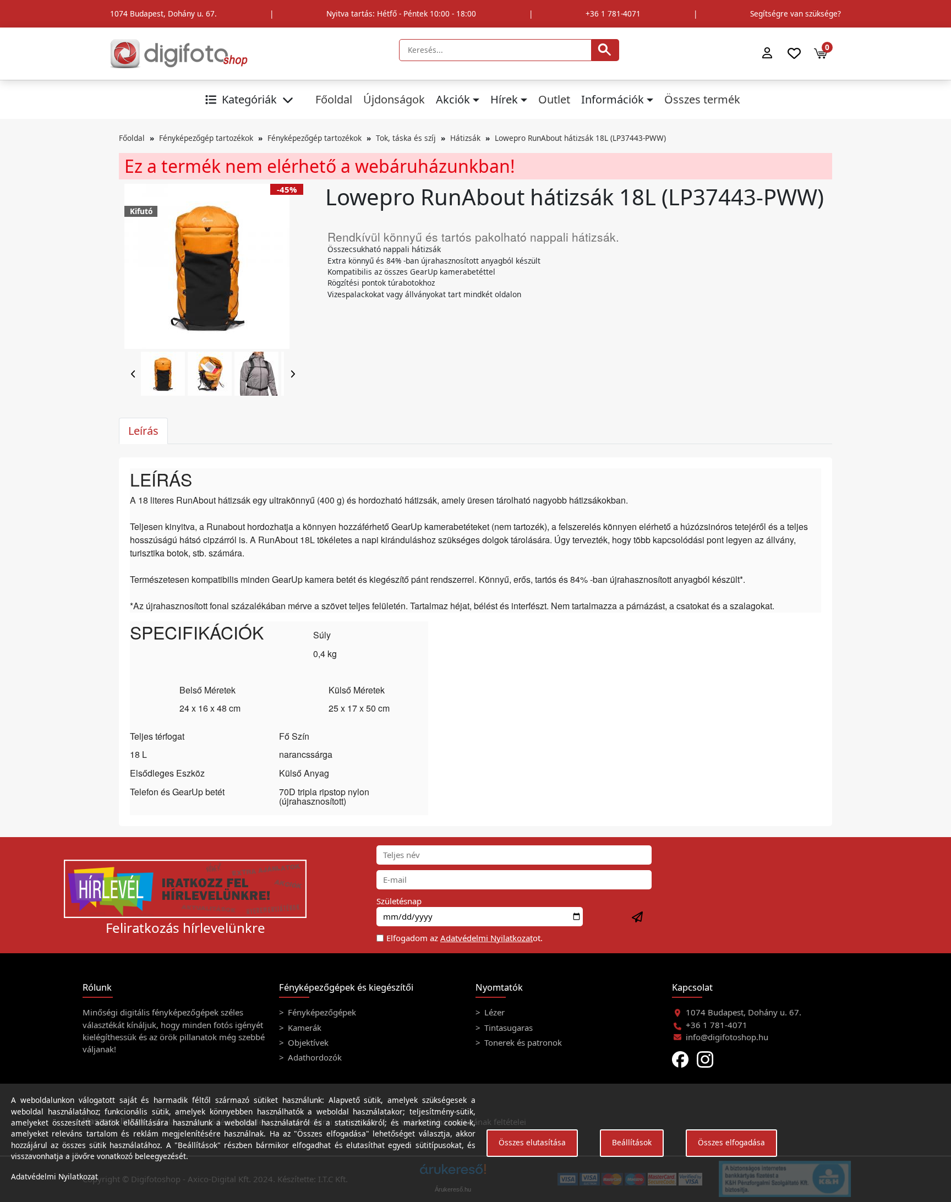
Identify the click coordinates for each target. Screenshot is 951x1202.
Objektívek (307, 1042)
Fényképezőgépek (321, 1012)
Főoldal (333, 99)
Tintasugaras (507, 1027)
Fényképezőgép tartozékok (206, 138)
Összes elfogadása (731, 1142)
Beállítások (632, 1142)
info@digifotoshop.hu (727, 1036)
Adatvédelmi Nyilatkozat (486, 937)
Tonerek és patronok (522, 1042)
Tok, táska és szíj (406, 138)
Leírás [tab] (143, 430)
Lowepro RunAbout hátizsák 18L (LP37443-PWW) (580, 138)
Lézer (493, 1012)
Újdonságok (394, 99)
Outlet (554, 99)
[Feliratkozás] (638, 917)
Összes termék (702, 99)
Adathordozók (314, 1057)
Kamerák (303, 1027)
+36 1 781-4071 (613, 13)
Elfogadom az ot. (464, 937)
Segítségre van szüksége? (795, 13)
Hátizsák (465, 138)
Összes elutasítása (532, 1142)
